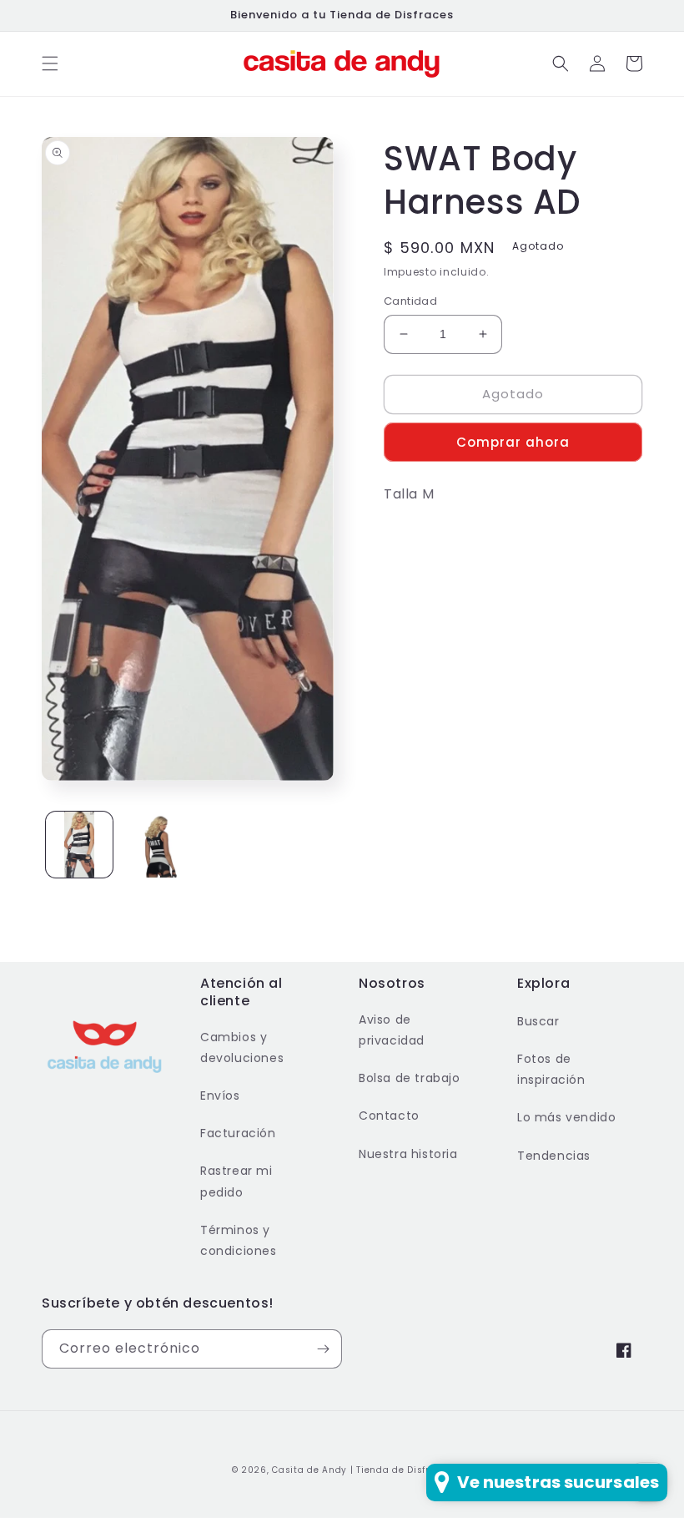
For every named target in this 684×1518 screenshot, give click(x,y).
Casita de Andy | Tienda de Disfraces (362, 1470)
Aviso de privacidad (392, 1030)
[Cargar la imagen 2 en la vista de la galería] (154, 845)
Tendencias (554, 1155)
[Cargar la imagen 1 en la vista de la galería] (79, 845)
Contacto (389, 1115)
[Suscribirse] (322, 1349)
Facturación (238, 1133)
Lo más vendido (566, 1117)
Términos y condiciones (238, 1240)
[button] (50, 63)
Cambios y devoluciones (242, 1047)
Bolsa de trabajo (409, 1078)
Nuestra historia (408, 1154)
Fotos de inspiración (551, 1069)
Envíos (220, 1095)
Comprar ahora (513, 442)
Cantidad (410, 301)
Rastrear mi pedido (236, 1181)
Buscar (538, 1021)
